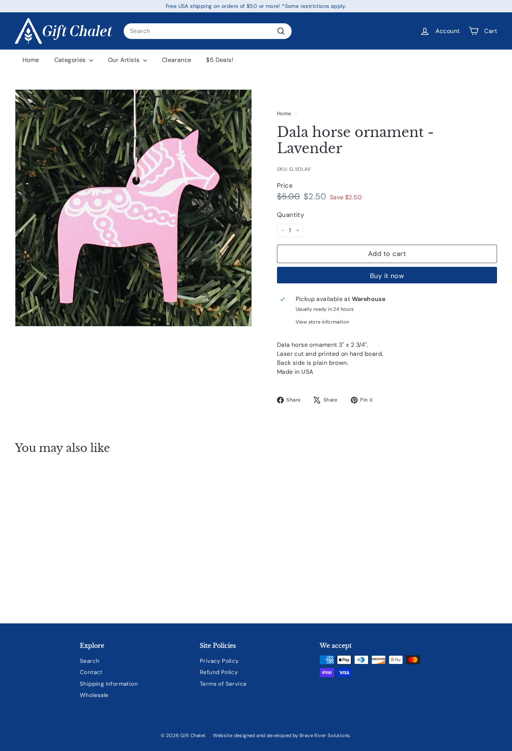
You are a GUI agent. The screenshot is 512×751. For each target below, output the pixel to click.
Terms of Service (223, 684)
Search (89, 661)
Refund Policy (219, 672)
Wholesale (94, 695)
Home (30, 60)
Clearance (177, 60)
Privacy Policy (219, 661)
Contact (91, 672)
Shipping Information (109, 684)
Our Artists (124, 60)
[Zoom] (133, 208)
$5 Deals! (219, 60)
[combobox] (208, 31)
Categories (70, 60)
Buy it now (387, 275)
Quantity (290, 215)
